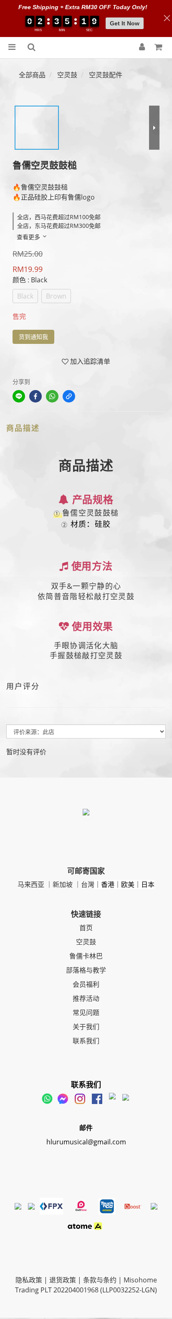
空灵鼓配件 (105, 74)
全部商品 (32, 74)
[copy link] (69, 396)
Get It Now (124, 23)
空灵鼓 (67, 74)
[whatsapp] (52, 396)
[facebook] (35, 396)
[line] (19, 396)
